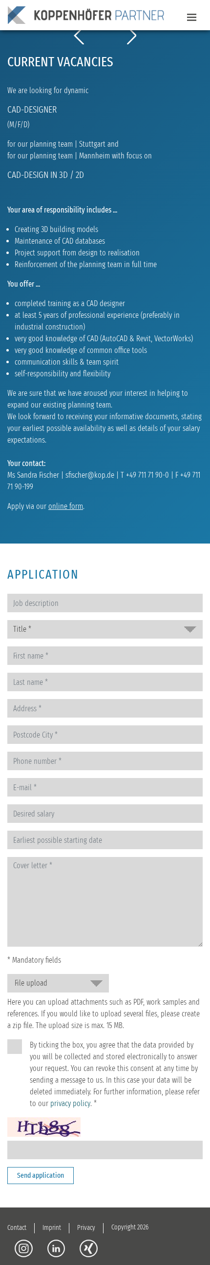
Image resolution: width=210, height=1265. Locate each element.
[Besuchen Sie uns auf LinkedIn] (56, 1248)
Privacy (86, 1228)
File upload (31, 983)
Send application (40, 1175)
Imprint (51, 1228)
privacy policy (70, 1103)
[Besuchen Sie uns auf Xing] (89, 1248)
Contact (16, 1228)
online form (65, 506)
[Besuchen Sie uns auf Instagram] (24, 1248)
